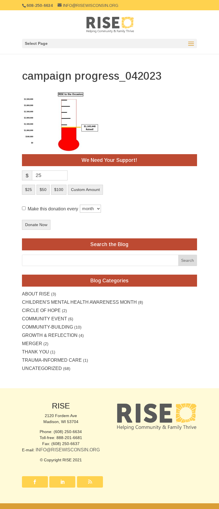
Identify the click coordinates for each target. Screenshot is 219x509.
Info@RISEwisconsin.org (68, 449)
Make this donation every (53, 208)
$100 (58, 189)
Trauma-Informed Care (52, 360)
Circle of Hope (41, 310)
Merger (32, 343)
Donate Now (36, 224)
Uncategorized (42, 368)
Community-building (47, 327)
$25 (28, 189)
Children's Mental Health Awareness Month (79, 302)
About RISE (36, 293)
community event (44, 318)
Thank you (35, 351)
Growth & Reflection (50, 335)
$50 (43, 189)
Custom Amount (85, 189)
